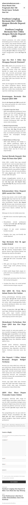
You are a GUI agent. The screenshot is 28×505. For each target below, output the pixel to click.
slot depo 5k (6, 426)
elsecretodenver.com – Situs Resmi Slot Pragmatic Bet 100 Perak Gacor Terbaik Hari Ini (11, 7)
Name (4, 458)
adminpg (13, 424)
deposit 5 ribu (20, 424)
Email (4, 464)
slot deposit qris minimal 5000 (15, 426)
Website (4, 470)
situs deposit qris (10, 173)
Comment (5, 440)
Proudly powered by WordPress (9, 503)
